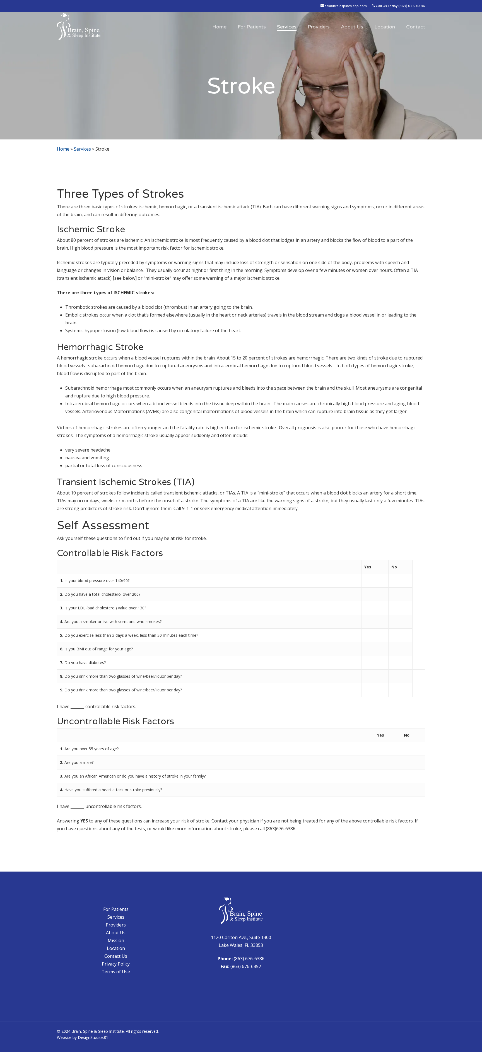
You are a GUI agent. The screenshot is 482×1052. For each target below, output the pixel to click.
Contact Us (115, 956)
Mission (116, 940)
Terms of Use (116, 972)
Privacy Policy (116, 964)
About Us (116, 933)
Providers (116, 925)
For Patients (116, 909)
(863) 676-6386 (249, 959)
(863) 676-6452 (245, 966)
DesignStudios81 (93, 1037)
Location (116, 948)
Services (82, 149)
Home (63, 149)
